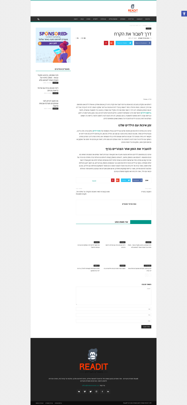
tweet (94, 181)
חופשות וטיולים (113, 19)
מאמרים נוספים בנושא (139, 222)
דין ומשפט (139, 19)
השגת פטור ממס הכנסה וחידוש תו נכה (114, 268)
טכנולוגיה (103, 19)
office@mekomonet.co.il (90, 385)
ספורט (88, 19)
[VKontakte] (79, 392)
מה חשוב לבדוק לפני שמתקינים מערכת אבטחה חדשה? (48, 103)
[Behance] (108, 392)
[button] (38, 19)
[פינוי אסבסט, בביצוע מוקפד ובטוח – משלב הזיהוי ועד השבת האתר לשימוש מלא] (139, 235)
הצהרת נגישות (40, 403)
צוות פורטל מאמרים (143, 38)
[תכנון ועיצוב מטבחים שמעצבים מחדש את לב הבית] (139, 258)
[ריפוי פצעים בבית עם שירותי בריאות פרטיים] (113, 235)
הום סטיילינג (147, 265)
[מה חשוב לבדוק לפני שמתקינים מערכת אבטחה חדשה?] (88, 235)
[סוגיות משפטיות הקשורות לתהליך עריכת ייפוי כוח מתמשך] (88, 258)
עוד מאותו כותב (121, 222)
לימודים (95, 19)
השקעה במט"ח (146, 192)
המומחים (122, 19)
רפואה (76, 19)
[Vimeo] (85, 392)
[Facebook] (102, 392)
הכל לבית (131, 19)
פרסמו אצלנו (58, 403)
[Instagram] (96, 391)
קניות (82, 19)
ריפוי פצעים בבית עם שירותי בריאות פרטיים (48, 89)
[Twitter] (90, 392)
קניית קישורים (49, 403)
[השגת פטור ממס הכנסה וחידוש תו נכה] (113, 258)
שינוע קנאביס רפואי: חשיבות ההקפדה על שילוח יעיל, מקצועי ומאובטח (93, 193)
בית (150, 25)
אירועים (147, 19)
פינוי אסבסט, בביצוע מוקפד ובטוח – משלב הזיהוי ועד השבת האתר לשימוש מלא (48, 77)
